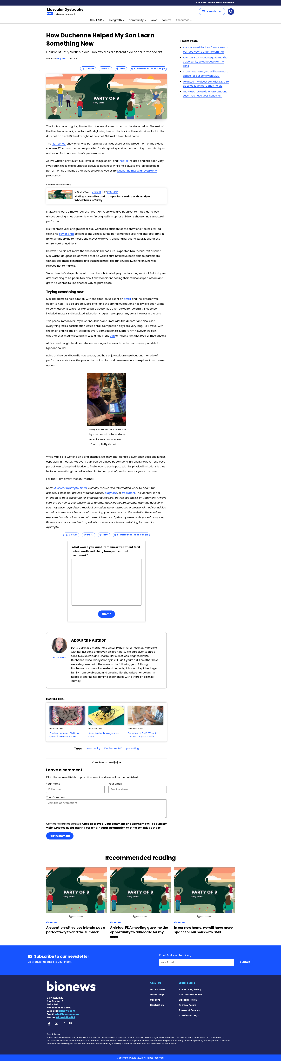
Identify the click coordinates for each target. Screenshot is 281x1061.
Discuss (89, 68)
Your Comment (56, 797)
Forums (166, 20)
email (127, 299)
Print (121, 68)
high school (59, 144)
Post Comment (59, 836)
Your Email (115, 784)
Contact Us (157, 1005)
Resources (182, 20)
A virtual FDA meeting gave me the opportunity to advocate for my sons (205, 62)
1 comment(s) (105, 762)
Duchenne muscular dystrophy (137, 171)
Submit (106, 614)
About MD (95, 20)
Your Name (53, 784)
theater (123, 161)
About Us (155, 983)
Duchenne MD (113, 748)
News (153, 20)
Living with (115, 20)
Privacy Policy (187, 1005)
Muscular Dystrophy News (70, 488)
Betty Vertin (61, 58)
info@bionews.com (67, 1014)
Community (136, 20)
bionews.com (66, 1010)
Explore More (187, 983)
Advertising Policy (190, 989)
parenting (132, 748)
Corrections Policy (190, 994)
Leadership (157, 994)
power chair (66, 234)
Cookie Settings (189, 1015)
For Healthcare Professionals (214, 2)
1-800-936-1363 (65, 1017)
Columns (96, 191)
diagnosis (111, 493)
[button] (212, 11)
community (93, 748)
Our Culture (157, 989)
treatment (128, 493)
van (112, 336)
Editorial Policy (188, 999)
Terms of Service (189, 1010)
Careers (155, 999)
